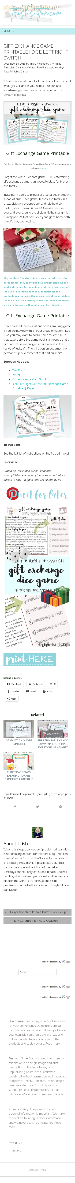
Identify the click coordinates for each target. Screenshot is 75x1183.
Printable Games (19, 71)
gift (46, 794)
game (39, 794)
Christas (14, 794)
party (68, 794)
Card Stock (39, 379)
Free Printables (45, 67)
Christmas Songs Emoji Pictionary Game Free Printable (19, 776)
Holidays (60, 67)
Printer (16, 375)
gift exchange (56, 794)
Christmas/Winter (26, 67)
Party (6, 71)
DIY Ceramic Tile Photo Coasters (36, 920)
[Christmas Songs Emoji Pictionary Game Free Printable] (18, 761)
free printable (27, 794)
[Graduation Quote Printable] (18, 729)
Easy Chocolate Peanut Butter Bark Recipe (39, 912)
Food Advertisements (49, 962)
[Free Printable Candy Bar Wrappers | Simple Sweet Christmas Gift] (53, 729)
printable (8, 798)
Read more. (52, 1043)
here (44, 168)
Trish (32, 63)
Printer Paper (20, 379)
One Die (17, 370)
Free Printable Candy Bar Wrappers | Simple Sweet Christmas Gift (53, 744)
